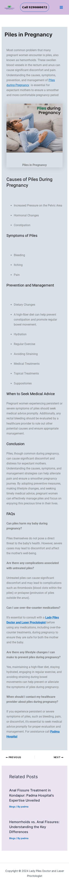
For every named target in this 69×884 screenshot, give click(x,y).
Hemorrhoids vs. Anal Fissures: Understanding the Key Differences (34, 827)
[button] (34, 7)
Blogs (12, 806)
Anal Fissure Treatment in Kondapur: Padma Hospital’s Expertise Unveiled (31, 795)
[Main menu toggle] (61, 7)
